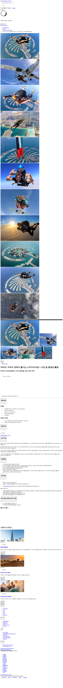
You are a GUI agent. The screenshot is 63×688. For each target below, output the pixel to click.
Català (4, 655)
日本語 (4, 666)
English (4, 654)
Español (5, 661)
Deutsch (5, 658)
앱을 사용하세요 (4, 25)
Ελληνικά (5, 659)
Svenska (5, 671)
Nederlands (5, 665)
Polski (4, 669)
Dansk (4, 657)
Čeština (4, 656)
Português (5, 668)
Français (5, 662)
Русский (5, 670)
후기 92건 (5, 363)
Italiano (4, 664)
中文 (4, 672)
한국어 (4, 663)
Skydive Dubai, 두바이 (5, 435)
